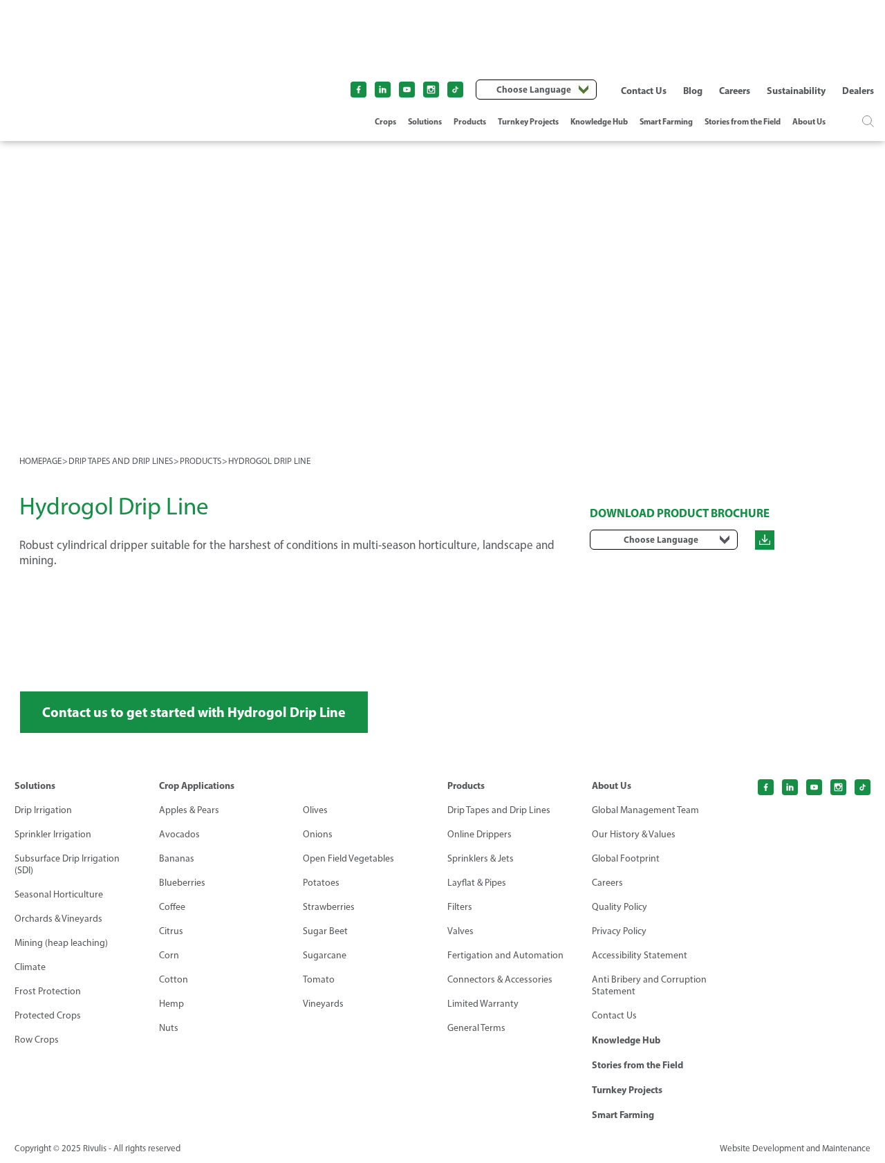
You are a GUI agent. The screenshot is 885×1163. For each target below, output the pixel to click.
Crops (385, 121)
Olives (315, 810)
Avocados (179, 834)
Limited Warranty (483, 1004)
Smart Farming (666, 121)
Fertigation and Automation (505, 955)
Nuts (168, 1028)
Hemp (171, 1004)
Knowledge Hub (599, 121)
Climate (30, 967)
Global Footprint (626, 858)
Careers (734, 90)
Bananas (176, 858)
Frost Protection (48, 991)
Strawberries (329, 907)
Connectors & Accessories (499, 979)
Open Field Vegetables (348, 858)
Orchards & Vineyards (58, 918)
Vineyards (323, 1004)
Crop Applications (196, 785)
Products (470, 121)
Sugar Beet (325, 931)
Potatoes (321, 882)
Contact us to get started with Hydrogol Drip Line (194, 711)
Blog (692, 90)
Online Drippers (479, 834)
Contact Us (644, 90)
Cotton (173, 979)
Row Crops (37, 1039)
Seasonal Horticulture (59, 894)
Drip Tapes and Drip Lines (498, 810)
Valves (460, 931)
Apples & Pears (189, 810)
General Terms (476, 1028)
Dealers (858, 90)
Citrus (171, 931)
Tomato (319, 979)
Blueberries (182, 882)
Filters (459, 907)
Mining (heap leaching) (61, 943)
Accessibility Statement (639, 955)
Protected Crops (48, 1015)
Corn (169, 955)
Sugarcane (324, 955)
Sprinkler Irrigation (53, 834)
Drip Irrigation (43, 810)
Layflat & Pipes (476, 882)
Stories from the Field (743, 121)
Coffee (172, 907)
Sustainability (796, 90)
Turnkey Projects (528, 121)
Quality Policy (619, 907)
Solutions (425, 121)
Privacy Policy (619, 931)
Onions (318, 834)
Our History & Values (634, 834)
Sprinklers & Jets (480, 858)
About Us (809, 121)
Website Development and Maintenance (795, 1148)
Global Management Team (645, 810)
